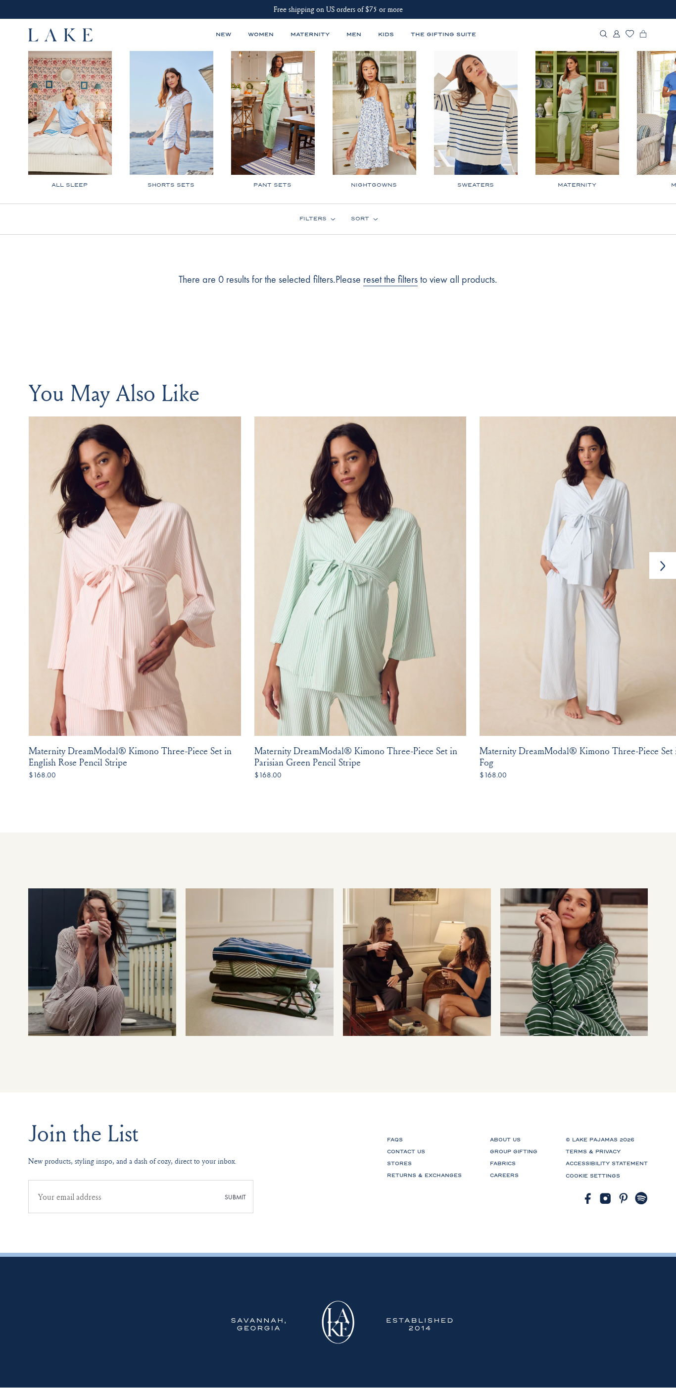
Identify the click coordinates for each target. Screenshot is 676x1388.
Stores (399, 1164)
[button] (662, 565)
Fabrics (503, 1164)
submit (235, 1197)
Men (353, 34)
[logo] (61, 35)
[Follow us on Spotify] (641, 1198)
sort (360, 219)
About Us (505, 1140)
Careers (504, 1176)
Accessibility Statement (607, 1164)
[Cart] (643, 36)
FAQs (395, 1140)
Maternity (310, 34)
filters (313, 219)
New (223, 34)
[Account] (616, 36)
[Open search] (603, 35)
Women (261, 34)
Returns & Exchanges (424, 1176)
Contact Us (406, 1152)
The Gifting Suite (443, 34)
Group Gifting (513, 1152)
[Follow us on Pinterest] (623, 1198)
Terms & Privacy (593, 1152)
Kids (386, 34)
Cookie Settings (593, 1176)
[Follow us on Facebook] (587, 1198)
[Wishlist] (629, 35)
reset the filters (390, 279)
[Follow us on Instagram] (605, 1198)
